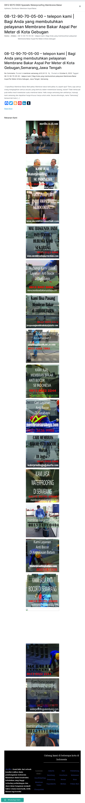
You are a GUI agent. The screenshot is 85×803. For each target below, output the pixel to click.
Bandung (51, 775)
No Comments (9, 73)
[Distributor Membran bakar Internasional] (42, 137)
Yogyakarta (51, 784)
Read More (8, 109)
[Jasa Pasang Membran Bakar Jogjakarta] (42, 451)
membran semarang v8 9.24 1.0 (35, 73)
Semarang (44, 79)
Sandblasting (40, 778)
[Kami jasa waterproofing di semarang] (42, 486)
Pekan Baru (75, 784)
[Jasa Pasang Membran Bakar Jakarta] (42, 311)
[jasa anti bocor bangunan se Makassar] (42, 729)
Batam (63, 779)
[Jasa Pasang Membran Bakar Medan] (42, 241)
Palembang (75, 771)
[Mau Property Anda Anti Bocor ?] (42, 625)
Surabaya (63, 775)
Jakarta (51, 771)
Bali (63, 771)
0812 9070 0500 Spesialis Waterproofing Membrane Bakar (33, 5)
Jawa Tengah (35, 79)
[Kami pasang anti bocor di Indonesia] (42, 660)
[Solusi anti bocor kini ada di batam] (42, 555)
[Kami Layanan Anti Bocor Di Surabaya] (42, 416)
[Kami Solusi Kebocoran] (42, 346)
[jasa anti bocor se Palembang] (42, 695)
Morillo (8, 769)
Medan (63, 784)
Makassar (75, 775)
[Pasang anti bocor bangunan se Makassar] (42, 520)
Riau (75, 779)
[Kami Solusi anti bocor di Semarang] (42, 590)
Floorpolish (39, 789)
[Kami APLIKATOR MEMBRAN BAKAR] (42, 381)
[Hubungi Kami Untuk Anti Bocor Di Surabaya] (42, 276)
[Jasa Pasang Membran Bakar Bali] (42, 207)
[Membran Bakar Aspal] (42, 172)
